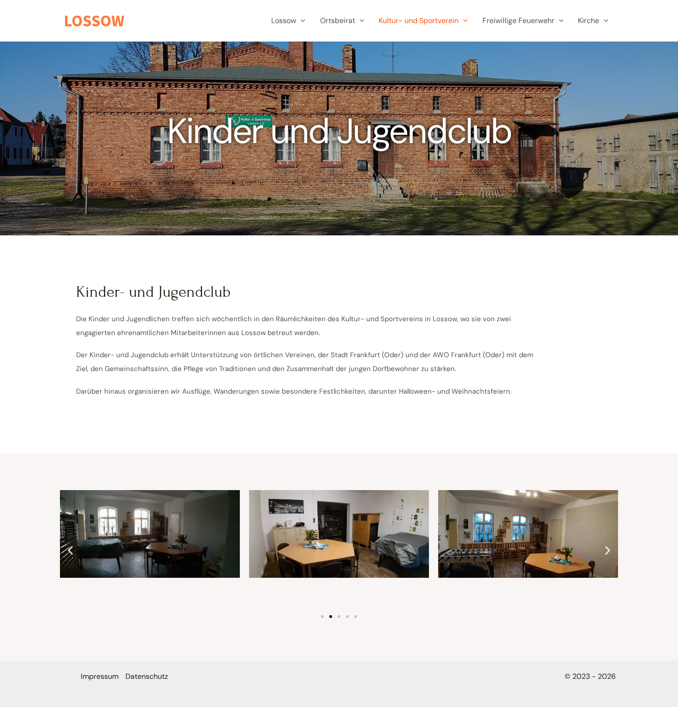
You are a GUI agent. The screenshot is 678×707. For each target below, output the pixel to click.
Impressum (100, 676)
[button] (300, 21)
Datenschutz (146, 676)
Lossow (283, 20)
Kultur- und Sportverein (418, 20)
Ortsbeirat (337, 20)
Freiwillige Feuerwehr (518, 20)
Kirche (588, 20)
